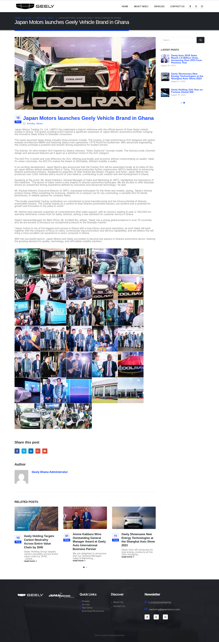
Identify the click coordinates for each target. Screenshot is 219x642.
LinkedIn (30, 450)
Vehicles (159, 6)
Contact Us (177, 6)
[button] (83, 567)
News (39, 123)
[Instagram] (201, 6)
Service (86, 604)
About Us (118, 602)
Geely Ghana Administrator (50, 472)
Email (44, 450)
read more (29, 561)
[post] (165, 58)
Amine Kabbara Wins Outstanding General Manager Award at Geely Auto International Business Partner (89, 542)
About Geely (141, 6)
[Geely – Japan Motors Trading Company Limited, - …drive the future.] (35, 6)
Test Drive (87, 607)
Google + (37, 450)
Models (86, 601)
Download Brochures (93, 611)
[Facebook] (190, 6)
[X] (196, 6)
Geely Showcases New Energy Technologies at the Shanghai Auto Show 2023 (187, 76)
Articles (31, 123)
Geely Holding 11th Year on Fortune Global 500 (187, 90)
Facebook (17, 450)
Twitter (24, 450)
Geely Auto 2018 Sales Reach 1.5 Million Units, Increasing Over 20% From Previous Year (186, 59)
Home (125, 6)
